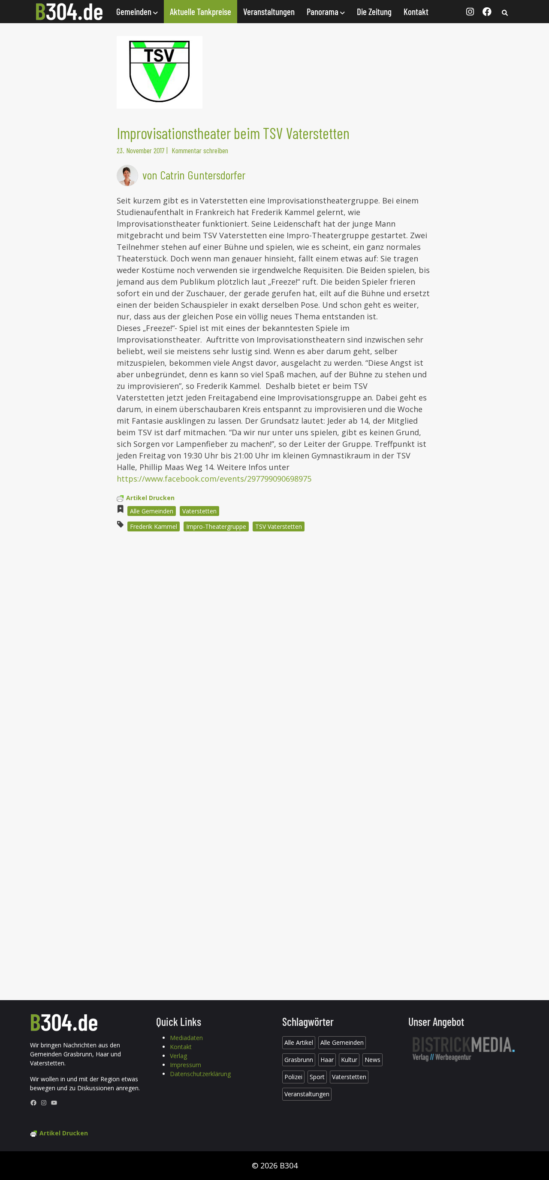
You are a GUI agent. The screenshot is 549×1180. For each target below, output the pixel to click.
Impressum (185, 1065)
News (372, 1060)
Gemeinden (134, 11)
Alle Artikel (298, 1042)
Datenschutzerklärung (200, 1074)
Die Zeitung (374, 11)
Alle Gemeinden (151, 511)
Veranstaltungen (269, 11)
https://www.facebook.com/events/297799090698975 (214, 478)
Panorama (323, 11)
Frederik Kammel (153, 526)
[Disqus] (274, 654)
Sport (317, 1077)
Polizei (293, 1077)
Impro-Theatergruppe (216, 526)
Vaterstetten (199, 511)
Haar (327, 1060)
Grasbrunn (298, 1060)
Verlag (178, 1056)
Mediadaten (186, 1038)
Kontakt (416, 11)
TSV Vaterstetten (278, 526)
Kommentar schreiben (200, 150)
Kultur (349, 1060)
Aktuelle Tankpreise (200, 11)
